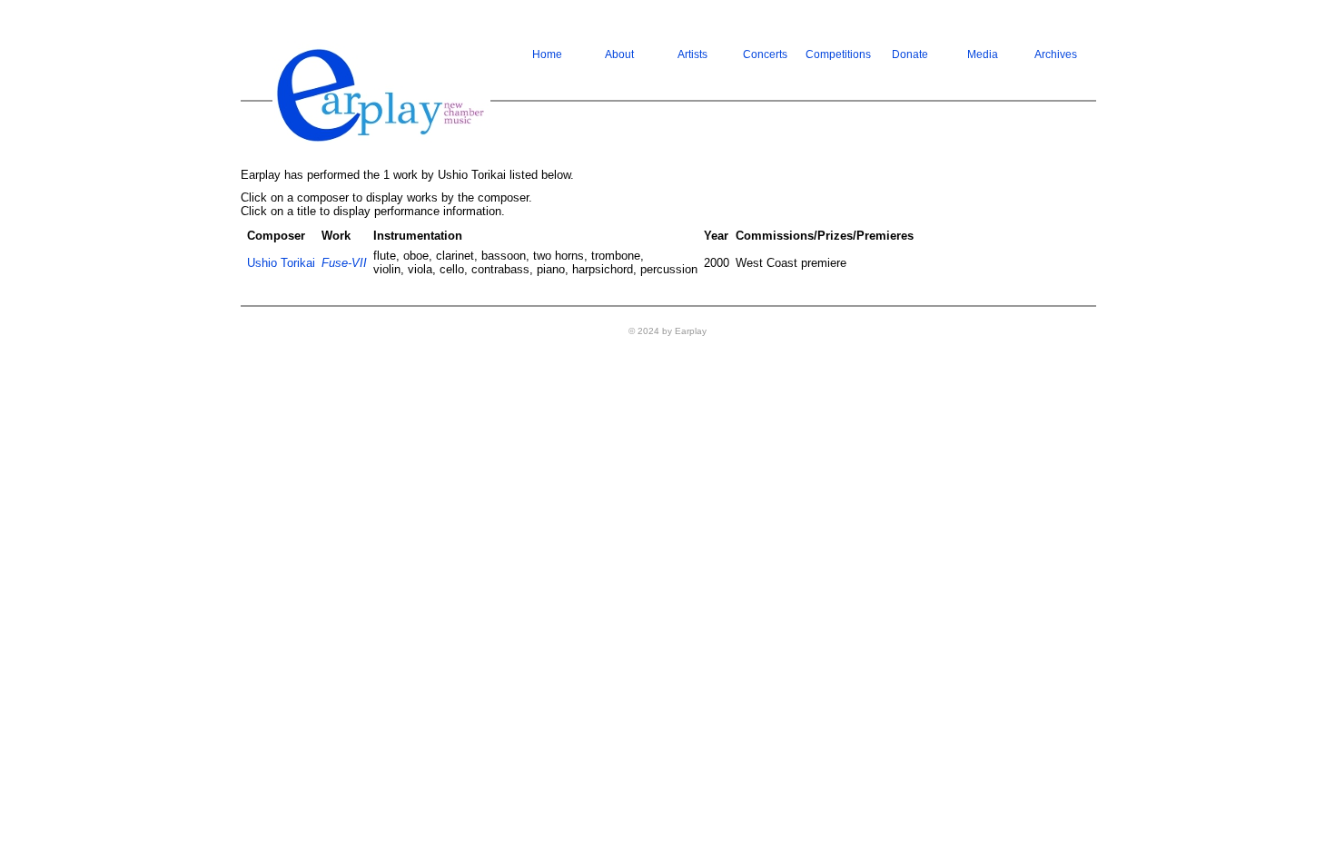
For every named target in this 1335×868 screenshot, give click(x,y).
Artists (692, 54)
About (619, 54)
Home (547, 54)
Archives (1055, 54)
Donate (910, 54)
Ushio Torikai (281, 263)
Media (982, 54)
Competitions (838, 54)
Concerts (765, 54)
